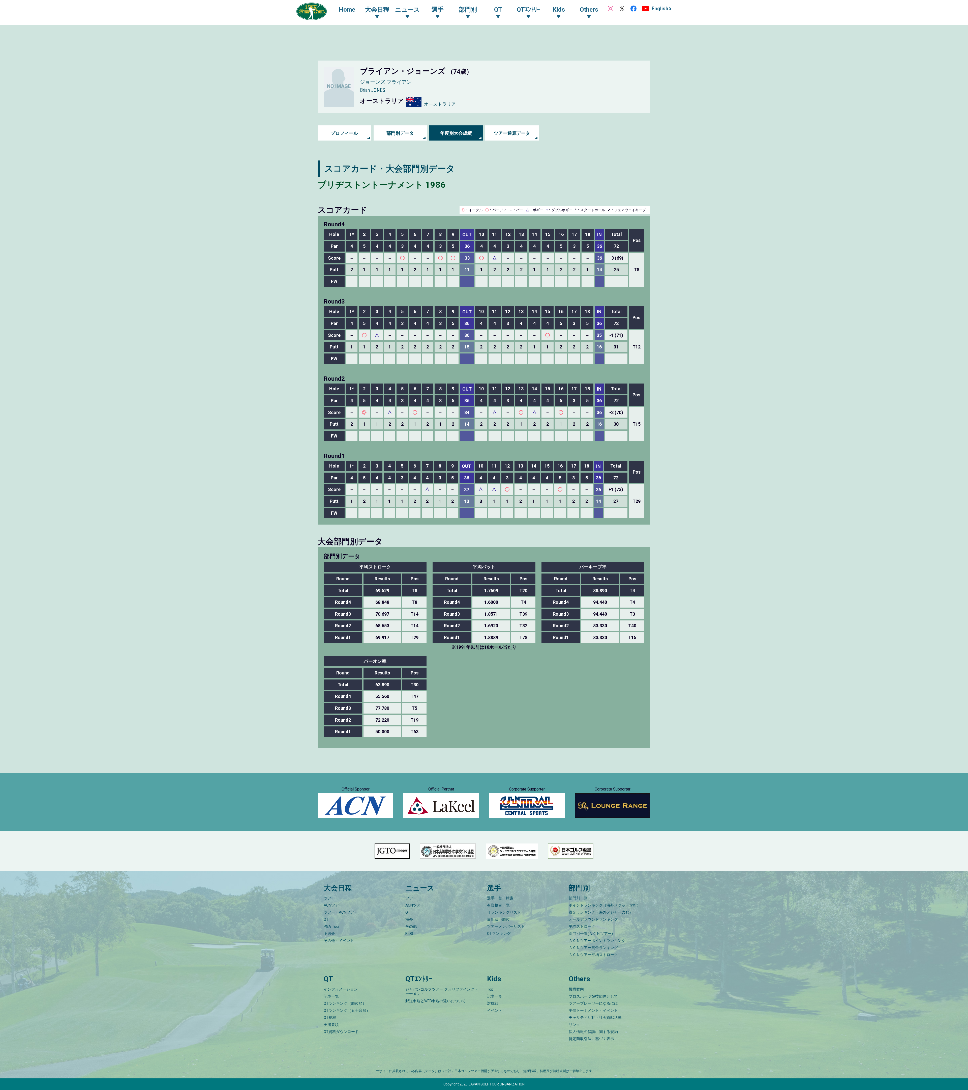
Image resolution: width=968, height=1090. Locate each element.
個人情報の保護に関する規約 (593, 1031)
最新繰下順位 (498, 919)
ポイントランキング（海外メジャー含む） (605, 905)
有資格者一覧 (498, 905)
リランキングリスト (504, 912)
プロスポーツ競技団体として (593, 996)
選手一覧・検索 (500, 898)
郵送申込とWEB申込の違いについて (435, 1001)
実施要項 (331, 1024)
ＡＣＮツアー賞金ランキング (593, 947)
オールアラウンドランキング (593, 919)
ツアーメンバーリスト (506, 926)
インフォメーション (341, 989)
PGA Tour (332, 926)
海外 (409, 919)
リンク (574, 1024)
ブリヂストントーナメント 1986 (381, 185)
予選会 (329, 933)
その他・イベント (339, 940)
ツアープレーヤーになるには (593, 1003)
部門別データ (400, 133)
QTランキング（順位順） (345, 1003)
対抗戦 (492, 1003)
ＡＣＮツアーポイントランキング (597, 940)
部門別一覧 (578, 898)
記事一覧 (331, 996)
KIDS (409, 933)
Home (347, 9)
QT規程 (330, 1017)
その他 (411, 926)
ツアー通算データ (512, 133)
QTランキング (499, 933)
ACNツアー (333, 905)
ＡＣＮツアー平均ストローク (593, 954)
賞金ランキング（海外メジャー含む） (601, 912)
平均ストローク (582, 926)
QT (326, 919)
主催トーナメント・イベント (593, 1010)
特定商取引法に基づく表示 (591, 1039)
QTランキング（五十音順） (347, 1010)
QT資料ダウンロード (341, 1031)
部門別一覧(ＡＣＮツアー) (591, 933)
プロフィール (344, 133)
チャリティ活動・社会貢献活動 (595, 1017)
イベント (494, 1010)
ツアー (329, 898)
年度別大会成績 (456, 133)
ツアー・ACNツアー (341, 912)
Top (490, 989)
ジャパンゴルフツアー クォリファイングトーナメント (441, 991)
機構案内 (576, 989)
